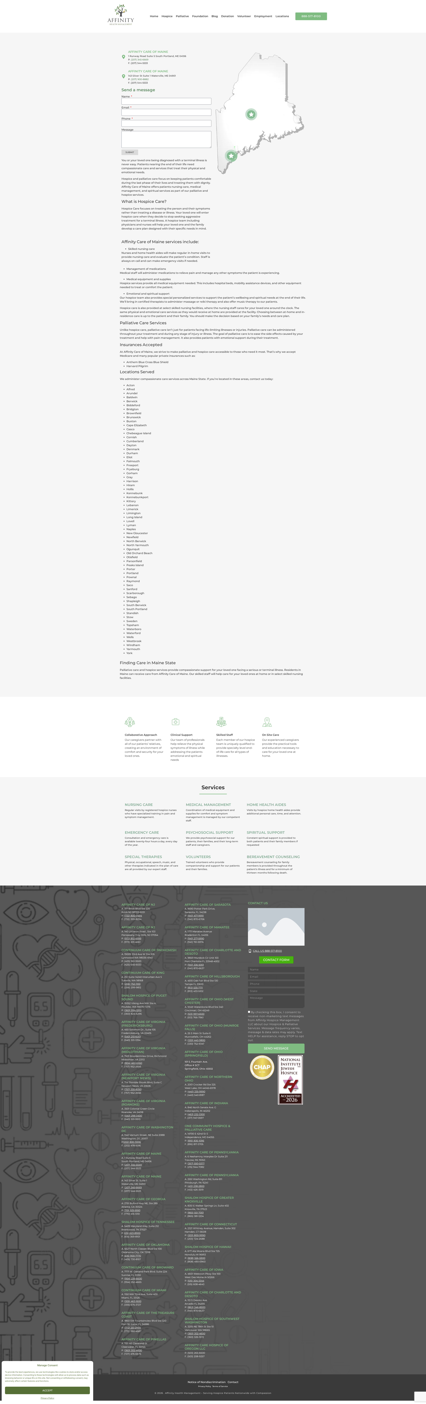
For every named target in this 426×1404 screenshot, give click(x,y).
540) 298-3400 (133, 1115)
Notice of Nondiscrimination (207, 1382)
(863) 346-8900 (196, 1307)
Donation (227, 16)
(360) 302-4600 (133, 1350)
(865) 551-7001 (196, 1212)
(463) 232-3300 (196, 1114)
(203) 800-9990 (196, 1235)
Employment (263, 16)
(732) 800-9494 (133, 915)
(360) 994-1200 (132, 1010)
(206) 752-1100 (132, 983)
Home (154, 16)
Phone (126, 118)
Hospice (167, 16)
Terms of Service (220, 1386)
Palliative (182, 16)
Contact (233, 1382)
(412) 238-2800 (196, 1186)
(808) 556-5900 (196, 1258)
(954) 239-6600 (133, 1278)
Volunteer (244, 16)
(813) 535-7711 (195, 987)
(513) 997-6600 (196, 1013)
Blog (215, 16)
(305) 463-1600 (132, 1301)
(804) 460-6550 (133, 1063)
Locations (282, 16)
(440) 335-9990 (196, 1091)
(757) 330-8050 (132, 1089)
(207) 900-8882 (140, 79)
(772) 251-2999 (132, 1327)
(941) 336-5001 (196, 964)
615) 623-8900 (132, 1233)
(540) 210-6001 (132, 1036)
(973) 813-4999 (132, 938)
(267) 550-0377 (196, 1163)
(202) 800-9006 (132, 1142)
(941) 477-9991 (196, 915)
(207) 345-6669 (139, 59)
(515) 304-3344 (196, 1280)
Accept (47, 1390)
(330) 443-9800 (196, 1040)
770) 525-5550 (132, 1210)
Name (125, 96)
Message (127, 129)
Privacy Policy (47, 1398)
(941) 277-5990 (196, 938)
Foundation (200, 16)
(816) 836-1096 (196, 1140)
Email (125, 107)
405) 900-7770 (132, 1255)
